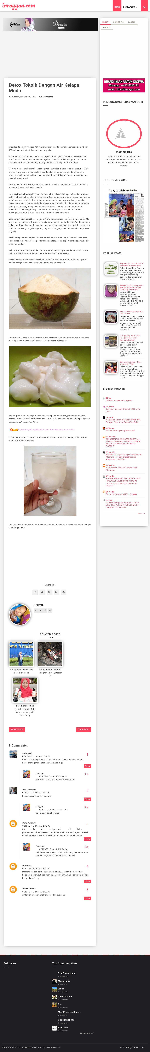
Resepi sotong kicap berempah (120, 431)
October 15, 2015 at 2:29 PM (36, 793)
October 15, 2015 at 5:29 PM (36, 869)
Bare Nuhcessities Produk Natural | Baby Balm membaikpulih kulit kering (25, 711)
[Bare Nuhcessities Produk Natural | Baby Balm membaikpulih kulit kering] (25, 690)
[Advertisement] (50, 54)
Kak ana (110, 428)
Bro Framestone (66, 973)
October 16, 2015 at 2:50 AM (36, 892)
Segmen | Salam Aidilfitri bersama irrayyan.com (131, 264)
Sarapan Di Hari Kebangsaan (119, 400)
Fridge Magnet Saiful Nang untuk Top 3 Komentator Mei (130, 338)
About (105, 22)
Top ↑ (143, 1047)
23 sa (108, 398)
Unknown (26, 865)
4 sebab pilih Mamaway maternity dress (21, 671)
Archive (107, 27)
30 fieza (110, 492)
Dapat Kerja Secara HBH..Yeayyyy (121, 494)
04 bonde (110, 437)
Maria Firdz (64, 981)
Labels (131, 22)
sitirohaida (27, 753)
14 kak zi (110, 465)
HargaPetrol (130, 7)
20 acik (109, 417)
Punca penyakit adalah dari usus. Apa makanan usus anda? (46, 429)
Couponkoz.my (66, 1020)
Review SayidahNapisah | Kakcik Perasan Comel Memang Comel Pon (132, 287)
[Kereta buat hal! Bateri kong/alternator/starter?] (50, 654)
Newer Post (17, 729)
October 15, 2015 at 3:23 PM (53, 810)
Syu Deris (63, 1027)
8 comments (47, 97)
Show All (141, 514)
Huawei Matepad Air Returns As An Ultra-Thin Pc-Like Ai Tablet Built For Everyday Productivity (122, 505)
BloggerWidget (86, 1033)
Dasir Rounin (65, 996)
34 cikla (110, 407)
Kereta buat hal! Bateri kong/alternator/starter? (50, 673)
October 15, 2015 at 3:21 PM (53, 776)
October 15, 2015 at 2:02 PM (36, 756)
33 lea (109, 500)
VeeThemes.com (53, 1047)
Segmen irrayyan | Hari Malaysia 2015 (130, 363)
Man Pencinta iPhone (69, 1012)
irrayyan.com (18, 5)
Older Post (83, 729)
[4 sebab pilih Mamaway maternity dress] (21, 654)
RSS (121, 1047)
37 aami (110, 452)
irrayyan (39, 605)
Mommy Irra (124, 151)
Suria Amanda (29, 823)
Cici (60, 1004)
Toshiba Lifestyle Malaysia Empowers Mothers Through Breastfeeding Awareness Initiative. (123, 457)
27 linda (110, 476)
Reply (87, 766)
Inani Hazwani (29, 790)
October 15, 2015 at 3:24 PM (53, 849)
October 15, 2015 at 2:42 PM (36, 826)
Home (117, 7)
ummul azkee (28, 889)
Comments (118, 22)
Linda (61, 989)
